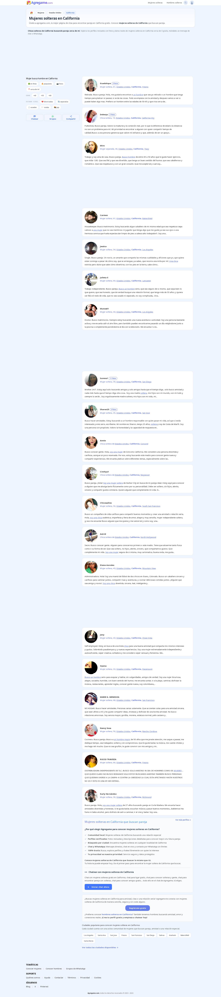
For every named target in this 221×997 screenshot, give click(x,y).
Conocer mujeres (33, 968)
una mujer (97, 230)
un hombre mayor (122, 739)
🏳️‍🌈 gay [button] (56, 107)
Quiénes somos (33, 977)
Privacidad (85, 977)
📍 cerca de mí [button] (33, 89)
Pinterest (44, 986)
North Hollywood (148, 537)
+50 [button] (42, 95)
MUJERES (178, 770)
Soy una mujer (111, 552)
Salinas (161, 935)
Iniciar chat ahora (98, 887)
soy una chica (96, 517)
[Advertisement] (103, 56)
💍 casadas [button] (32, 107)
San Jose (146, 413)
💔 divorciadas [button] (47, 101)
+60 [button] (50, 95)
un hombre (138, 94)
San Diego (146, 381)
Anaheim (172, 935)
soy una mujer (116, 452)
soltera (144, 393)
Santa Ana (102, 935)
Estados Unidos (123, 86)
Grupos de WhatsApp (75, 968)
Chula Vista (147, 638)
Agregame (42, 3)
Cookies (97, 977)
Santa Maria (88, 941)
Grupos (52, 119)
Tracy (146, 149)
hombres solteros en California (117, 914)
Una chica (173, 261)
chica (126, 646)
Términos (72, 977)
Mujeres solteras (155, 2)
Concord (144, 443)
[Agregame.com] (31, 13)
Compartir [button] (70, 119)
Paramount (147, 669)
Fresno (145, 86)
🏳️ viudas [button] (45, 107)
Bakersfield (147, 218)
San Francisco (148, 700)
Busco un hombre (127, 288)
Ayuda (47, 977)
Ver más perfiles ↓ (183, 820)
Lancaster (146, 280)
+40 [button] (34, 95)
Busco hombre (128, 157)
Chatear (34, 119)
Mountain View (149, 568)
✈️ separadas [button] (63, 101)
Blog (28, 986)
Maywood (145, 475)
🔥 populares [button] (46, 84)
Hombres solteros (174, 2)
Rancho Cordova (149, 731)
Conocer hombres (54, 968)
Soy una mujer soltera (113, 483)
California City (148, 118)
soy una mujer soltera (112, 805)
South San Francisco (151, 506)
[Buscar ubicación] (185, 2)
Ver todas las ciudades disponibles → (100, 947)
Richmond (146, 797)
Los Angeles (147, 249)
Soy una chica (109, 583)
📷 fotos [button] (60, 84)
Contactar (59, 977)
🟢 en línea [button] (32, 84)
